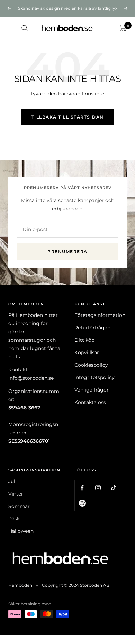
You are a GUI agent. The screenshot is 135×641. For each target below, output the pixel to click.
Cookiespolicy (91, 365)
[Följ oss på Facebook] (82, 488)
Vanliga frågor (91, 390)
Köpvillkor (86, 352)
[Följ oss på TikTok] (113, 488)
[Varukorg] (123, 28)
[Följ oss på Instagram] (98, 488)
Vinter (15, 494)
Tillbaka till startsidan (68, 117)
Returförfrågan (92, 327)
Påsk (14, 519)
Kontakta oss (90, 402)
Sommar (19, 506)
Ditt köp (84, 340)
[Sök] (24, 28)
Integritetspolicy (94, 377)
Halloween (21, 531)
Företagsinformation (99, 315)
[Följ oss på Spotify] (82, 503)
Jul (11, 481)
